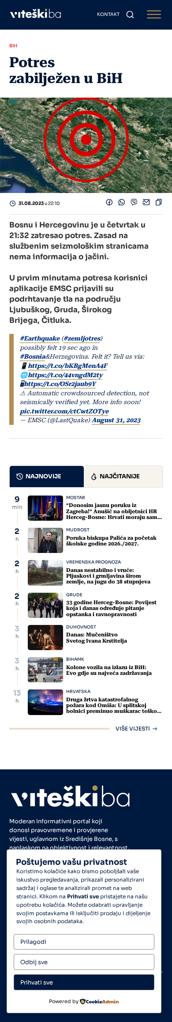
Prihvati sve (36, 982)
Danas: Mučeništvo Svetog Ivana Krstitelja (96, 637)
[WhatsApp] (122, 204)
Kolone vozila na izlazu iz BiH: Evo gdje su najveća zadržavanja (109, 670)
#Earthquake (40, 338)
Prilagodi (33, 942)
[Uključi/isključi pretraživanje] (130, 14)
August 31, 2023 (116, 420)
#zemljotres (82, 338)
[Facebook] (109, 204)
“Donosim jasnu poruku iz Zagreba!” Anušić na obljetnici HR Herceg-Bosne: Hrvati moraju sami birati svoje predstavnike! (112, 514)
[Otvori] (154, 15)
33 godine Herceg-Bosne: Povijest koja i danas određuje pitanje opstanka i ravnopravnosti (111, 608)
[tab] (47, 476)
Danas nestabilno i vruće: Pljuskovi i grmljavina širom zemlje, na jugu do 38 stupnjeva (108, 576)
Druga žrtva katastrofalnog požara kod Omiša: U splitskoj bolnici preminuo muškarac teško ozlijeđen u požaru (111, 708)
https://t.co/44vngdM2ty (65, 375)
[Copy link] (159, 204)
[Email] (146, 204)
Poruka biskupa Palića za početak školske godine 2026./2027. (111, 541)
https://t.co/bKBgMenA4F (67, 365)
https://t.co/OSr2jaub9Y (60, 383)
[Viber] (134, 204)
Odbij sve (34, 962)
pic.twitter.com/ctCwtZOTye (64, 411)
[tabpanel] (86, 613)
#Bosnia (32, 356)
